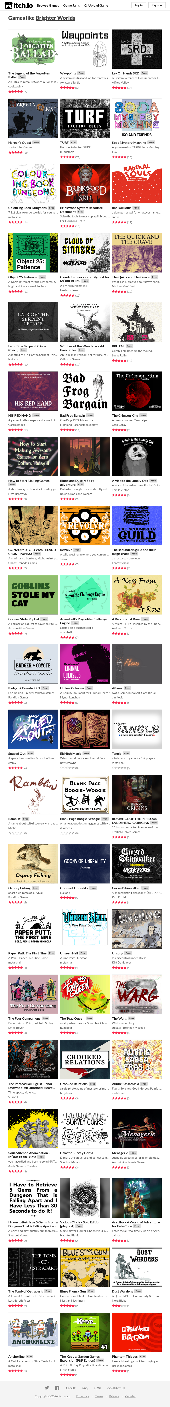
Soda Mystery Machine (129, 142)
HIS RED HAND (19, 415)
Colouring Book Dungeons (27, 208)
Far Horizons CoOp (72, 221)
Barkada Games (122, 1365)
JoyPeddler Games (20, 147)
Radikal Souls (121, 208)
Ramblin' (14, 819)
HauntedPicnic (69, 1235)
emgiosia (117, 697)
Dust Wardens (122, 1291)
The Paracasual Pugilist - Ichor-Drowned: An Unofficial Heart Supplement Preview (31, 1087)
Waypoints (68, 73)
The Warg (119, 1018)
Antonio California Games (129, 1162)
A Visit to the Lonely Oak (130, 480)
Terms (99, 1396)
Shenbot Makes (70, 1162)
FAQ (84, 1388)
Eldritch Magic (70, 753)
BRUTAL (118, 346)
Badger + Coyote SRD (24, 688)
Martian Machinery (72, 1300)
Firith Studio (68, 1369)
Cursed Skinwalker (126, 888)
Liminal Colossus (72, 688)
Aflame (117, 688)
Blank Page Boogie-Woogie (80, 819)
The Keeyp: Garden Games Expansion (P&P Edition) (80, 1358)
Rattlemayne (68, 762)
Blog (97, 1388)
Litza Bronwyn (17, 493)
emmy (12, 762)
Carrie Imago (16, 424)
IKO (114, 151)
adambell (66, 632)
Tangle (116, 753)
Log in (139, 5)
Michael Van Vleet (123, 286)
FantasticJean (69, 290)
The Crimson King (125, 415)
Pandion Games (18, 697)
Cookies (130, 1396)
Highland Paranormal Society (27, 286)
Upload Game (98, 5)
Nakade (13, 359)
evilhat (116, 1235)
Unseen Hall (69, 953)
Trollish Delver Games (126, 832)
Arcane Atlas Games (21, 628)
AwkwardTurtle (70, 82)
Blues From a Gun (73, 1291)
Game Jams (71, 5)
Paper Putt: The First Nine (27, 953)
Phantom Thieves (125, 1356)
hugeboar (66, 1027)
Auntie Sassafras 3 (125, 1084)
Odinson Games (70, 359)
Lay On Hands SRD (125, 73)
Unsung (117, 953)
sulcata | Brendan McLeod (128, 1027)
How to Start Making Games (29, 480)
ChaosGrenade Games (22, 563)
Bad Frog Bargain (72, 415)
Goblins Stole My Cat (23, 619)
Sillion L (13, 1097)
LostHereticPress (19, 1300)
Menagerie (120, 1153)
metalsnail (15, 217)
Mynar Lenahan (70, 697)
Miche (12, 828)
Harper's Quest (19, 142)
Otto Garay (119, 424)
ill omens (66, 828)
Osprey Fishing (19, 888)
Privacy (114, 1396)
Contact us (116, 1388)
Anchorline (16, 1356)
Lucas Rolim (120, 355)
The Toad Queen (72, 1018)
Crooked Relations (73, 1084)
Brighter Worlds (55, 17)
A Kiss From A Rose (126, 619)
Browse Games (48, 5)
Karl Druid (119, 897)
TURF (64, 142)
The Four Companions (24, 1018)
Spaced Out (17, 753)
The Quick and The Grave (131, 277)
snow (115, 217)
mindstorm (67, 151)
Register (157, 5)
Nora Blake (119, 1300)
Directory (82, 1396)
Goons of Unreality (74, 888)
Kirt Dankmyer (121, 962)
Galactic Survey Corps (76, 1153)
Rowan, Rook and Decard (76, 493)
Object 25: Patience (22, 277)
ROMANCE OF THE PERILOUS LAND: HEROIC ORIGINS (134, 820)
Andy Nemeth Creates (22, 1166)
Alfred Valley (120, 82)
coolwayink (15, 86)
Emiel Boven (16, 1027)
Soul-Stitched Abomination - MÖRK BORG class (29, 1155)
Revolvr (66, 550)
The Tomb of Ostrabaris (25, 1291)
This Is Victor (120, 490)
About (70, 1388)
